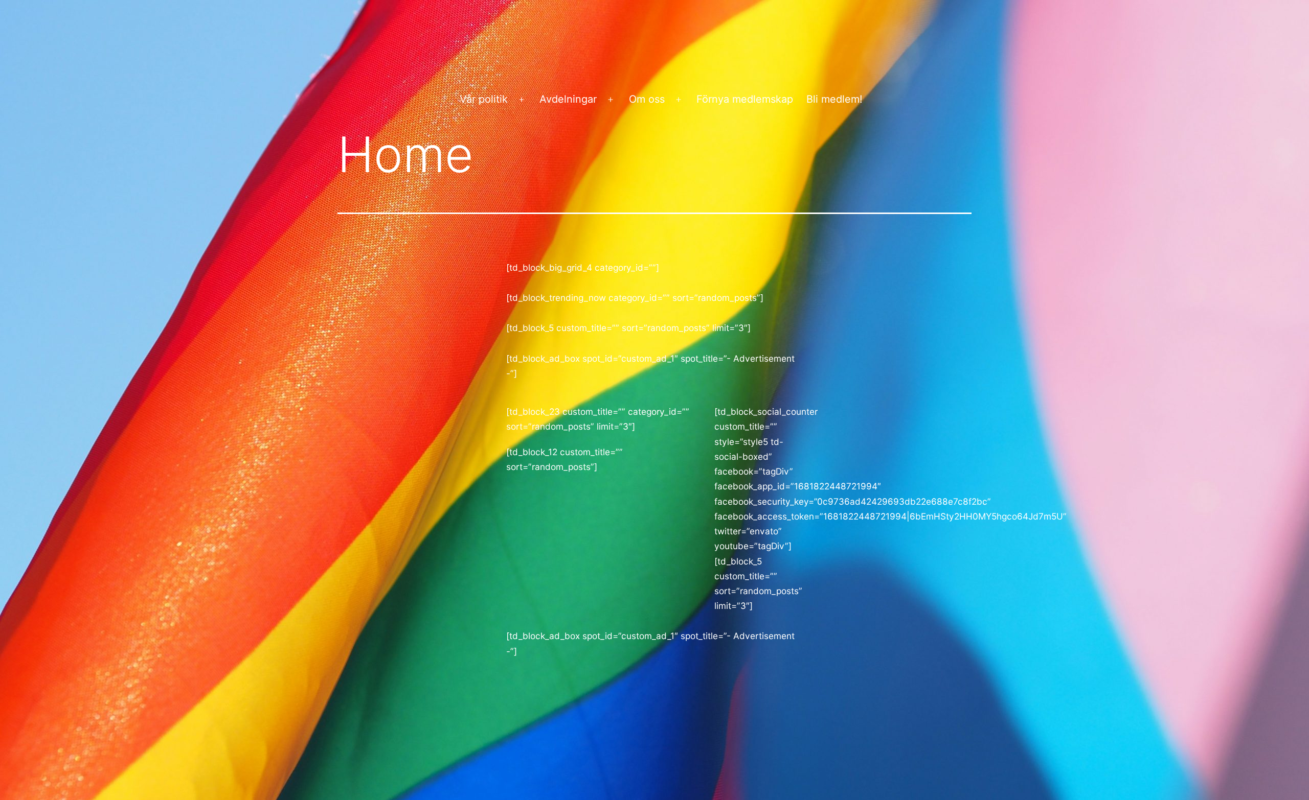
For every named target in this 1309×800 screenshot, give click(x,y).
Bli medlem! (834, 99)
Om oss (647, 99)
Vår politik (484, 99)
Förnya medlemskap (744, 99)
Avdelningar (568, 99)
